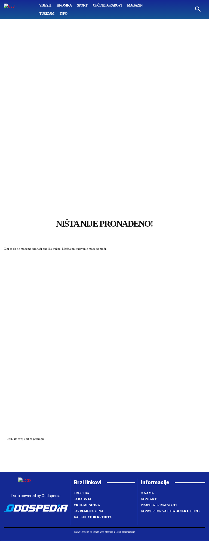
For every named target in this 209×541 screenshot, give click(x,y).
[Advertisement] (104, 135)
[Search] (199, 439)
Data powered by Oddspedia (35, 496)
